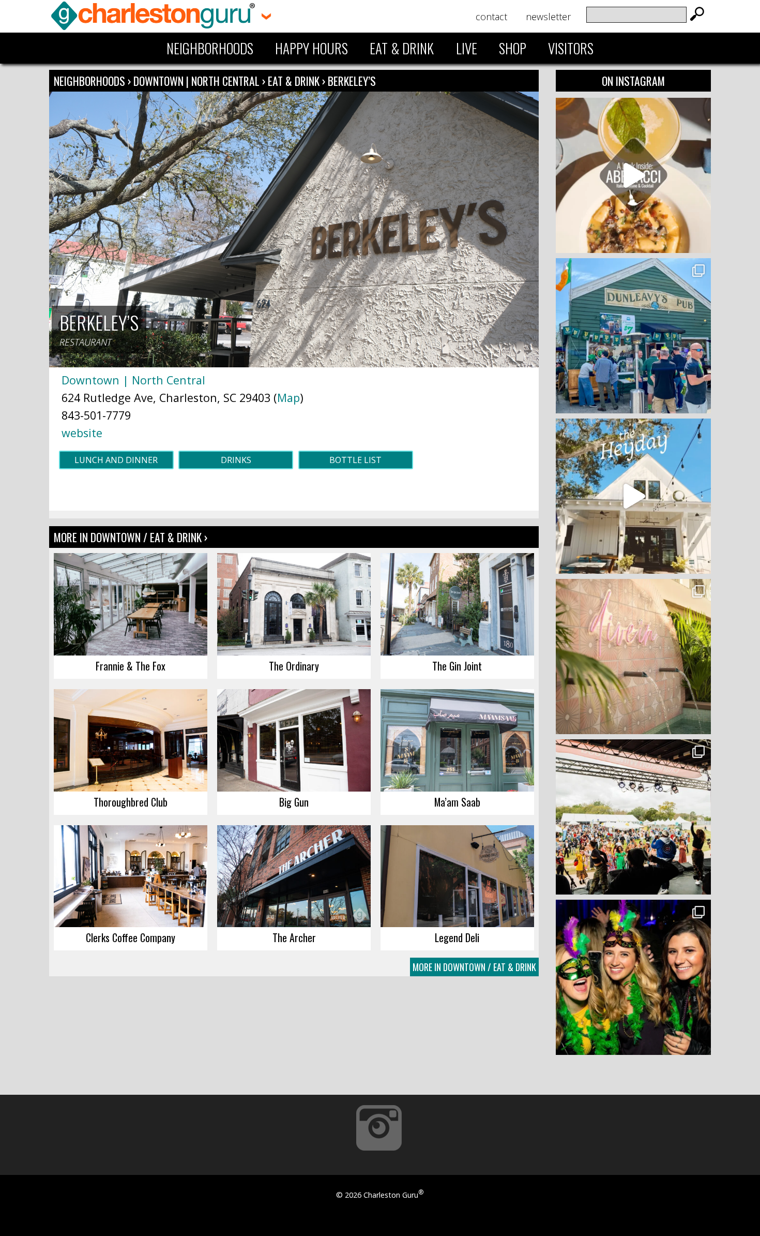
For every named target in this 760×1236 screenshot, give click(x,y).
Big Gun (294, 802)
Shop (512, 48)
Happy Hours (311, 48)
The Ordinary (294, 666)
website (82, 432)
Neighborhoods (209, 48)
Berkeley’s (352, 80)
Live (466, 48)
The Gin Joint (457, 666)
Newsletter (548, 16)
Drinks (236, 460)
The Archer (294, 937)
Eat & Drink (402, 48)
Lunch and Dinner (116, 460)
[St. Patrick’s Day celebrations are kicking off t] (633, 335)
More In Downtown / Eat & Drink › (130, 537)
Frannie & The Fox (130, 666)
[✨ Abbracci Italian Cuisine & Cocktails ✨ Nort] (633, 175)
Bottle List (355, 460)
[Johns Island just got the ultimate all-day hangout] (633, 496)
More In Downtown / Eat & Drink (474, 967)
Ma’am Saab (457, 802)
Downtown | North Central (197, 80)
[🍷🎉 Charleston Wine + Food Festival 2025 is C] (633, 817)
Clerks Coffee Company (130, 937)
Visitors (571, 48)
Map (288, 397)
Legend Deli (457, 937)
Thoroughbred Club (131, 802)
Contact (491, 16)
